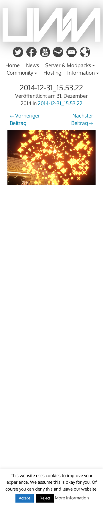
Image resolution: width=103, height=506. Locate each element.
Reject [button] (45, 498)
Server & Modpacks (68, 65)
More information (72, 498)
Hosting (52, 72)
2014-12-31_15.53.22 (51, 87)
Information (81, 72)
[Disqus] (51, 267)
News (32, 65)
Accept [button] (24, 498)
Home (12, 65)
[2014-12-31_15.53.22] (51, 185)
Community (20, 72)
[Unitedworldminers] (51, 40)
